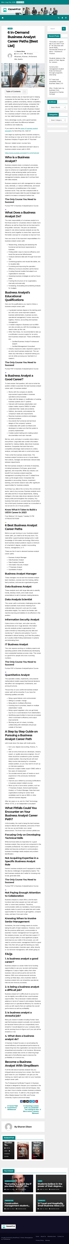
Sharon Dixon (20, 51)
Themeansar (6, 1239)
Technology (41, 1200)
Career (10, 28)
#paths (20, 59)
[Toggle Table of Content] (23, 91)
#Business (17, 56)
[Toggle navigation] (66, 17)
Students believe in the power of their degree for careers (57, 60)
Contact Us (60, 1236)
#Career (25, 56)
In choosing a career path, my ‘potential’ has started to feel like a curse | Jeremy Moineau (31, 1109)
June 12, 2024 (10, 1189)
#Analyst (30, 54)
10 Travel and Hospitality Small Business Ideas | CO (56, 81)
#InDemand (33, 56)
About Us (43, 1236)
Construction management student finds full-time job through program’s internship (56, 71)
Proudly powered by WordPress (10, 1237)
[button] (58, 18)
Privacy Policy (40, 1240)
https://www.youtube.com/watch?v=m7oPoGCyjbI (22, 153)
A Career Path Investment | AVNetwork (12, 1107)
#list (15, 59)
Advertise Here (51, 1236)
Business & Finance (10, 1181)
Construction (9, 1200)
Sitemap (47, 1240)
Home (37, 1236)
